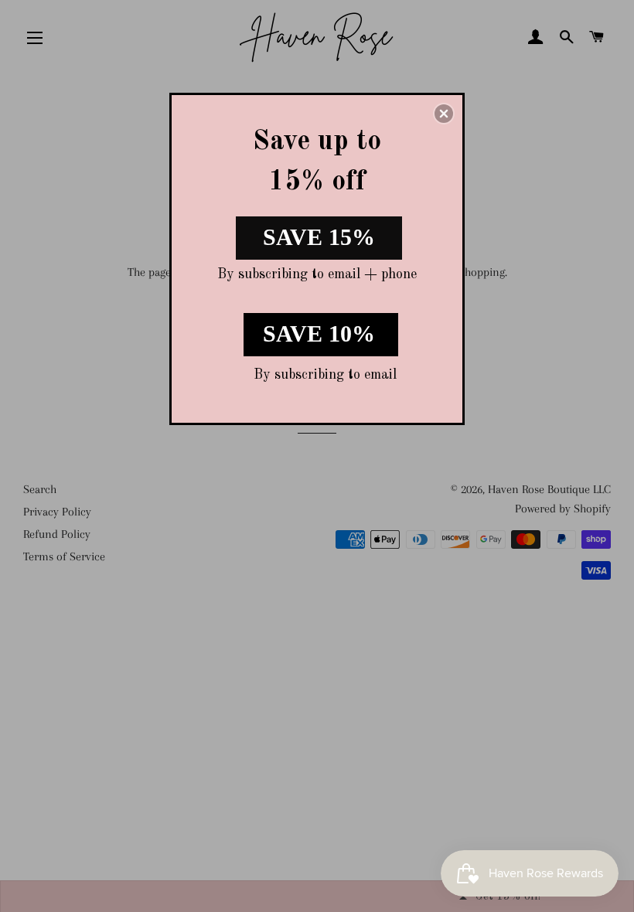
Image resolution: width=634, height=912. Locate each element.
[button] (444, 113)
